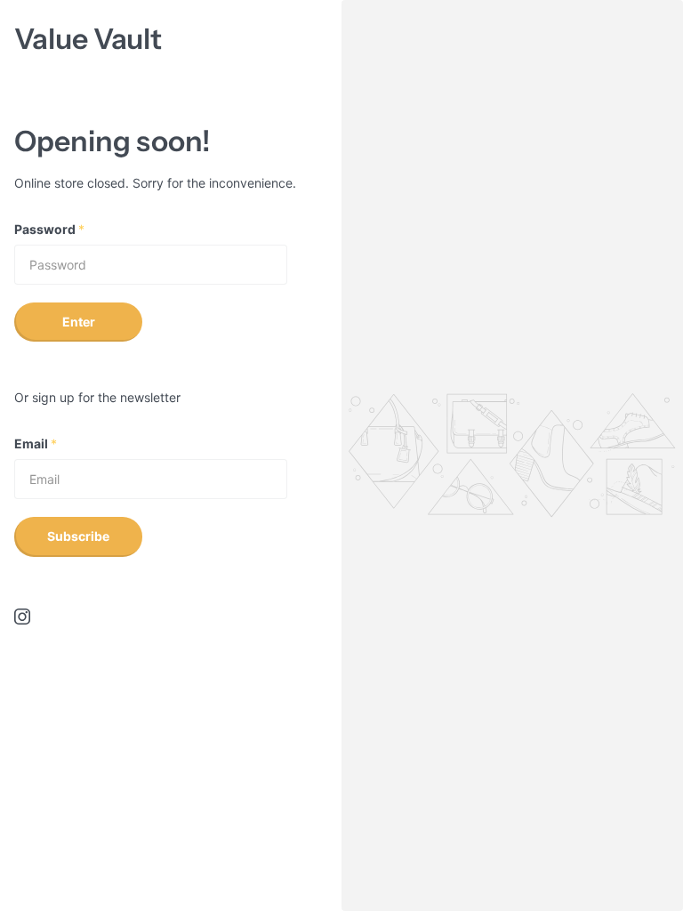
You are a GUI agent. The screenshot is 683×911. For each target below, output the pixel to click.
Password (49, 229)
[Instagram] (22, 617)
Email (35, 443)
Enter (78, 321)
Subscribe (78, 536)
